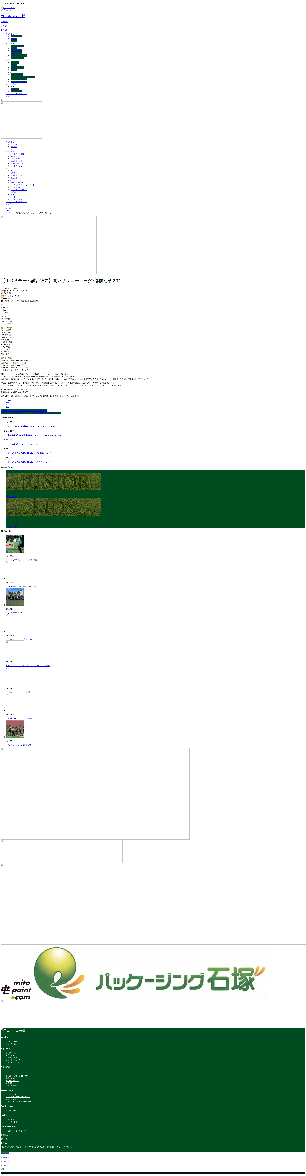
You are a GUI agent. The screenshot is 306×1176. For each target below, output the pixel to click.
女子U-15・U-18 (17, 74)
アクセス (4, 26)
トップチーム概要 (17, 46)
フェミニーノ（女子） (19, 82)
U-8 (7, 1073)
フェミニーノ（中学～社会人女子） (19, 1101)
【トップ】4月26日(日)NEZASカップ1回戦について (28, 462)
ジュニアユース (11, 1085)
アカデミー (10, 60)
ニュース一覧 (11, 1044)
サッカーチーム (11, 72)
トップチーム (11, 43)
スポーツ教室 (11, 84)
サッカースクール (17, 67)
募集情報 (4, 22)
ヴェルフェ (10, 34)
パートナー (10, 86)
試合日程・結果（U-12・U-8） (17, 1076)
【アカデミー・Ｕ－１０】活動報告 (19, 639)
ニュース (14, 41)
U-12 (7, 1071)
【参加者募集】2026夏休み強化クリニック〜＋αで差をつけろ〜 (33, 435)
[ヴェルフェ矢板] (13, 1030)
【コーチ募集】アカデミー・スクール (22, 444)
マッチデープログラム (19, 55)
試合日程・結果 (16, 53)
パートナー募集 (16, 91)
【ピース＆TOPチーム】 (15, 613)
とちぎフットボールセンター (16, 94)
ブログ (8, 96)
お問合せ (4, 30)
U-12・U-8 (15, 62)
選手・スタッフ (16, 50)
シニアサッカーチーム (19, 79)
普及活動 (14, 70)
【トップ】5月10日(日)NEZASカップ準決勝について (28, 453)
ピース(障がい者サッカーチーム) (23, 77)
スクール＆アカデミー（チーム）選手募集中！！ (24, 560)
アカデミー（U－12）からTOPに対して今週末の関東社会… (28, 666)
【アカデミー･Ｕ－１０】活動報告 (19, 718)
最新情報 (14, 48)
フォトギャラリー (17, 58)
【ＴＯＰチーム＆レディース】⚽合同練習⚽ (23, 586)
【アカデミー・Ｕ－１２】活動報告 (19, 745)
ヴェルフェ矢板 (13, 16)
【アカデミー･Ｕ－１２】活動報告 (19, 692)
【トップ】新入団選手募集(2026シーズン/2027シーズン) (30, 426)
